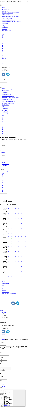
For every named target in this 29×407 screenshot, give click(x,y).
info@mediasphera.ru (4, 71)
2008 (2, 46)
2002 (2, 50)
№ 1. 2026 (14, 204)
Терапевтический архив (4, 29)
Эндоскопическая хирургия (5, 112)
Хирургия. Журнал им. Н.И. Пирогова (6, 30)
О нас (2, 57)
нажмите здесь (7, 405)
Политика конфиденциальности (5, 292)
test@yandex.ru (3, 339)
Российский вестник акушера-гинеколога (7, 26)
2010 (2, 45)
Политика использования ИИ (5, 164)
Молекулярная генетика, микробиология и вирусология (8, 20)
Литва (2, 385)
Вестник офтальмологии (5, 11)
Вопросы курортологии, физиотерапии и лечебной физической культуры (10, 12)
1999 (2, 52)
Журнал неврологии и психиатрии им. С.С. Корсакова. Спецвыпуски (10, 16)
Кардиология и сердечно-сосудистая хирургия (7, 17)
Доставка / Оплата (4, 58)
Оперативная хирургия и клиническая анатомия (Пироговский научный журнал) (11, 21)
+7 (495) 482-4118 (4, 312)
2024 (2, 36)
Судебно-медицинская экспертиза (6, 28)
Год (7, 113)
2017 (2, 40)
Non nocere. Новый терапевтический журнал (7, 89)
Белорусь (3, 383)
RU (7, 61)
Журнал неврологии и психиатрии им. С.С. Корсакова (8, 15)
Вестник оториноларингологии (5, 10)
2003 (2, 49)
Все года (3, 34)
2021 (2, 38)
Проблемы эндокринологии (5, 23)
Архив (2, 55)
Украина (3, 384)
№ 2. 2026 (8, 204)
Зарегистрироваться (3, 370)
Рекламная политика (4, 165)
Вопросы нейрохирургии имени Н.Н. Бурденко (7, 13)
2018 (2, 121)
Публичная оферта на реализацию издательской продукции (9, 293)
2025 (2, 35)
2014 (2, 42)
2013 (2, 43)
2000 (2, 51)
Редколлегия (3, 162)
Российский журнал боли (5, 27)
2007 (2, 128)
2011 (2, 44)
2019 (2, 39)
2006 (2, 186)
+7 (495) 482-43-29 (2, 80)
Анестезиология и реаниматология (6, 9)
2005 (2, 48)
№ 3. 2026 (2, 204)
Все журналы (3, 7)
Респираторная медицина (5, 24)
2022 (2, 37)
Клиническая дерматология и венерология (7, 18)
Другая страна (3, 386)
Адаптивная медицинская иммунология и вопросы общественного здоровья (11, 8)
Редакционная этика (4, 163)
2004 (2, 130)
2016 (2, 41)
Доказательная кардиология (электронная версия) (8, 96)
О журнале (3, 161)
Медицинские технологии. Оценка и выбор (7, 19)
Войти (1, 361)
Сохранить (2, 406)
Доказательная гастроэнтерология (6, 14)
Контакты (3, 59)
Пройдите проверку (9, 346)
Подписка (3, 54)
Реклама (3, 289)
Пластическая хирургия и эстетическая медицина (8, 22)
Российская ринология (4, 25)
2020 (2, 177)
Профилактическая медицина (5, 105)
